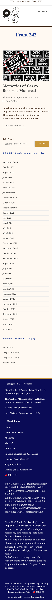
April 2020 (7, 284)
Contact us (10, 448)
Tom (8, 97)
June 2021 (7, 223)
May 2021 (7, 228)
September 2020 (10, 258)
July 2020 (7, 268)
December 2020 (10, 243)
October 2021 (9, 203)
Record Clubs (9, 363)
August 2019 (8, 319)
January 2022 (9, 192)
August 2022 (8, 172)
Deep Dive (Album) (11, 352)
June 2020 (7, 273)
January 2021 (9, 238)
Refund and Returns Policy (18, 470)
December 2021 (10, 197)
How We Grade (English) (17, 459)
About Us (9, 438)
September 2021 (10, 208)
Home (8, 427)
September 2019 (10, 314)
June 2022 (7, 177)
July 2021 (7, 218)
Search (41, 144)
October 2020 (9, 253)
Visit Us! (9, 443)
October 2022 (9, 167)
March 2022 (8, 182)
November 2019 (10, 304)
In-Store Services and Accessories (21, 454)
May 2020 (7, 279)
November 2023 (10, 162)
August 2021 (8, 213)
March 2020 (8, 289)
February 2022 (9, 187)
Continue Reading (15, 126)
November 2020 (10, 248)
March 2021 (8, 233)
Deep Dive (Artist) (11, 357)
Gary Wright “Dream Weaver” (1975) (22, 413)
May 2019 (7, 329)
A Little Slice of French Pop (18, 407)
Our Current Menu (14, 432)
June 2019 (7, 324)
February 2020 (9, 294)
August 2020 (8, 263)
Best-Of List (12, 101)
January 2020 (9, 299)
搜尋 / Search (8, 139)
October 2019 (9, 309)
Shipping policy (13, 464)
